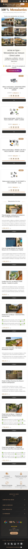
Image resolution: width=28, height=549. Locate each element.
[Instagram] (21, 543)
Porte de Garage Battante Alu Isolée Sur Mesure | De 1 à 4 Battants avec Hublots (12, 249)
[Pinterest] (18, 543)
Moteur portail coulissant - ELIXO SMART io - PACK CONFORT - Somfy (14, 182)
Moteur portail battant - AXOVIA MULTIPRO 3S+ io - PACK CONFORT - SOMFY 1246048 (14, 88)
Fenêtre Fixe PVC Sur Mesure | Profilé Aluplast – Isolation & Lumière (12, 282)
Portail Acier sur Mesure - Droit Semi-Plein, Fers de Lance (13, 315)
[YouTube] (15, 543)
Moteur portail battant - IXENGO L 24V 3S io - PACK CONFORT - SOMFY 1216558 (14, 150)
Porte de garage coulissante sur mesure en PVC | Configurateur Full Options (13, 215)
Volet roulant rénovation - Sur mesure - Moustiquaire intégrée (12, 348)
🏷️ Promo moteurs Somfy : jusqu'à (14, 5)
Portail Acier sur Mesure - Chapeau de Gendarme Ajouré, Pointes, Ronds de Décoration (12, 416)
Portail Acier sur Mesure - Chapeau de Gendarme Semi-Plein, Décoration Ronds (13, 448)
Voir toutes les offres (14, 70)
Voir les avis (14, 533)
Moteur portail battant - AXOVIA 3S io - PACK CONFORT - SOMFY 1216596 (14, 119)
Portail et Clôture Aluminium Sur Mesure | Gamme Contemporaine (13, 381)
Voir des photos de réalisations (13, 547)
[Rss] (11, 543)
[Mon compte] (20, 1)
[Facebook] (5, 543)
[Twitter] (8, 543)
